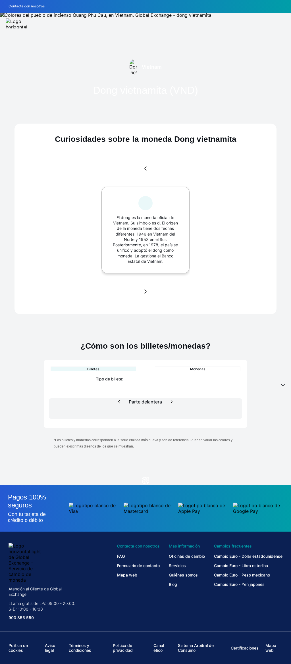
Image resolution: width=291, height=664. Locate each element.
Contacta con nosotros (27, 6)
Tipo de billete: (109, 378)
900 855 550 (21, 617)
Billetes (93, 369)
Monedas (197, 369)
